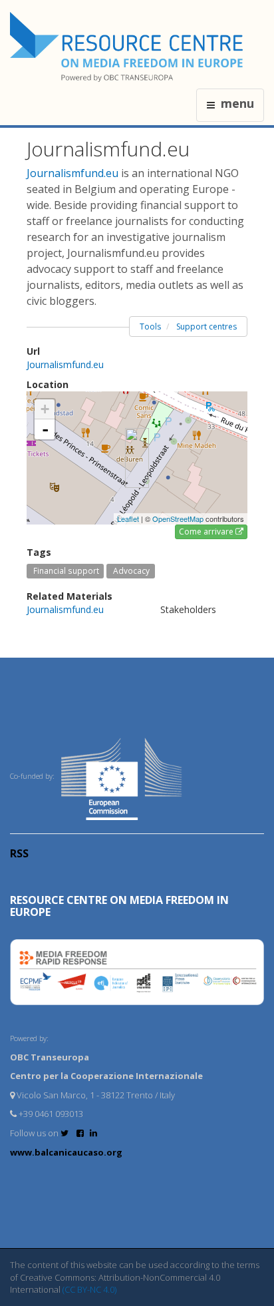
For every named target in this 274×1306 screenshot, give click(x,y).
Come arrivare (207, 531)
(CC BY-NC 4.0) (89, 1289)
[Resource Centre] (128, 47)
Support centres (206, 326)
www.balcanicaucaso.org (66, 1152)
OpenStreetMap (178, 518)
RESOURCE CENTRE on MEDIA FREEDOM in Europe (119, 906)
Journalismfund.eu (72, 173)
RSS (19, 853)
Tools (150, 326)
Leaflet (128, 518)
